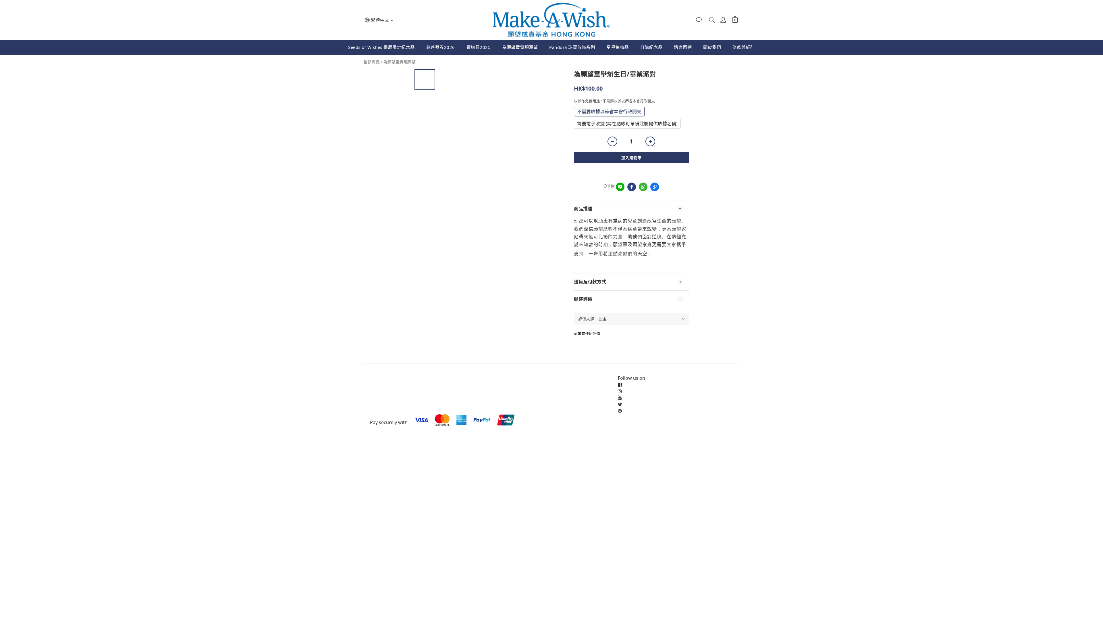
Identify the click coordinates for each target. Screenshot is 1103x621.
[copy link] (654, 187)
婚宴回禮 (683, 47)
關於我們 (712, 47)
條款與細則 (743, 47)
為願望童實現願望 (520, 47)
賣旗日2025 (478, 47)
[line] (620, 187)
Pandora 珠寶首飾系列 (572, 47)
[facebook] (631, 187)
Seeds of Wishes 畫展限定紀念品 (381, 47)
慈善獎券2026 (440, 47)
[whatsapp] (643, 187)
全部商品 (371, 62)
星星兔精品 (617, 47)
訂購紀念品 (651, 47)
